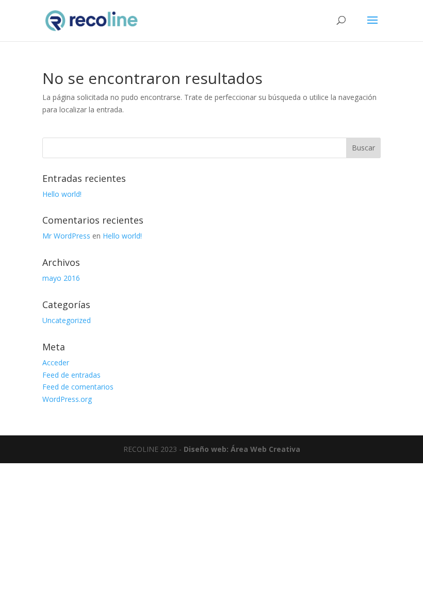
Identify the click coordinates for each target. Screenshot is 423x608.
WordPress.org (67, 399)
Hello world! (62, 194)
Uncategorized (66, 320)
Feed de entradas (71, 375)
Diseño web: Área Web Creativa (242, 449)
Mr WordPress (66, 236)
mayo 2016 (61, 278)
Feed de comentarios (77, 387)
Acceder (55, 362)
